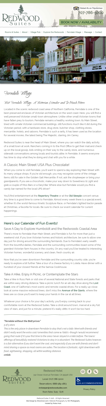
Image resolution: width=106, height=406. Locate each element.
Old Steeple (75, 195)
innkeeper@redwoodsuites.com (53, 388)
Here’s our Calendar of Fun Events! (31, 223)
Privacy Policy (89, 389)
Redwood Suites (26, 14)
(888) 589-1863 (60, 384)
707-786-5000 (90, 12)
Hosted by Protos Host (53, 403)
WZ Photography (73, 401)
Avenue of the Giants (73, 290)
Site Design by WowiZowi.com (37, 401)
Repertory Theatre (48, 195)
